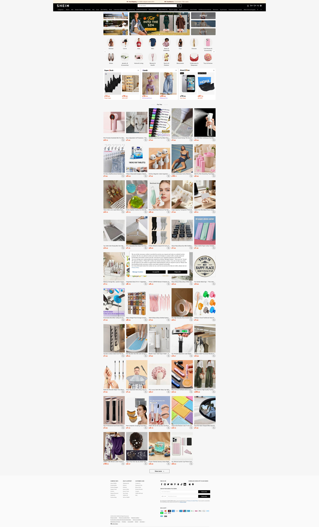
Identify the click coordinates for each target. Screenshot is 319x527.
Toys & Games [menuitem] (223, 9)
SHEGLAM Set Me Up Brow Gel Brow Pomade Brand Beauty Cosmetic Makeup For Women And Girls (159, 425)
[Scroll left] (259, 9)
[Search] (179, 5)
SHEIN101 (112, 495)
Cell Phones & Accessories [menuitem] (205, 9)
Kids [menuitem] (93, 9)
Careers (112, 491)
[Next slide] (188, 23)
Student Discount (114, 493)
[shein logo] (63, 5)
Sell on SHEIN (126, 497)
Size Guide (125, 493)
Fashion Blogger (114, 487)
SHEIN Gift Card (139, 493)
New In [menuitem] (67, 9)
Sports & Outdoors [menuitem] (183, 9)
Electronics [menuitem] (215, 9)
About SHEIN (113, 483)
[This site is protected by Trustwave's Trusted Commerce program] (161, 516)
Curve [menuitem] (97, 9)
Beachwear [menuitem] (88, 9)
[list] (173, 484)
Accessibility (130, 521)
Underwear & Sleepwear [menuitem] (120, 9)
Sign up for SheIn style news (168, 488)
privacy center (183, 502)
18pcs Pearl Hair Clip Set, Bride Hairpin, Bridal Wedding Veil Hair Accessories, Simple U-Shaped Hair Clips (136, 461)
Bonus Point (138, 487)
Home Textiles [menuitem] (193, 9)
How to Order (126, 489)
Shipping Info (126, 483)
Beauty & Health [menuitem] (153, 9)
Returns (125, 485)
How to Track (126, 491)
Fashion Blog (113, 497)
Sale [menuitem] (72, 9)
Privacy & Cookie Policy (192, 500)
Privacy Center (113, 517)
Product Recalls (139, 489)
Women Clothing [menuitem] (79, 9)
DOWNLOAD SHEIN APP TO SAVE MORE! (198, 481)
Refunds (125, 487)
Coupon (137, 491)
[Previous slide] (131, 23)
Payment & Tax (138, 485)
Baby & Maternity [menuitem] (163, 9)
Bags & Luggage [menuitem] (173, 9)
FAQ (136, 495)
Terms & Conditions (137, 519)
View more (158, 471)
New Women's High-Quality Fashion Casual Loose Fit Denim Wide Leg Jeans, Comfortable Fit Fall (205, 389)
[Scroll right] (261, 9)
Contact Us (137, 483)
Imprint (136, 521)
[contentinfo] (185, 512)
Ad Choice (142, 521)
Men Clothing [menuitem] (104, 9)
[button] (258, 6)
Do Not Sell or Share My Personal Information (120, 519)
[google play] (193, 485)
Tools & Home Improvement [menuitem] (235, 9)
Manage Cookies (135, 517)
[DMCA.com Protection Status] (165, 516)
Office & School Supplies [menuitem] (249, 9)
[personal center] (248, 6)
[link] (106, 1)
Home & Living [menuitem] (131, 9)
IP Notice (124, 521)
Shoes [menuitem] (110, 9)
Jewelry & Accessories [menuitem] (141, 9)
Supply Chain (113, 489)
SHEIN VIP (125, 495)
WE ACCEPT (163, 508)
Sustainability (113, 485)
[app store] (190, 485)
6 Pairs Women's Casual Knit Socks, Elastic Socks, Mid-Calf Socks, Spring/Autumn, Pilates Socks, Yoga (159, 245)
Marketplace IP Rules (115, 521)
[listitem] (114, 125)
